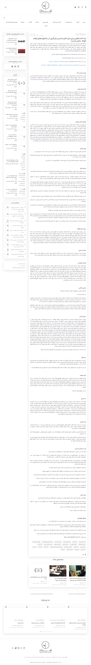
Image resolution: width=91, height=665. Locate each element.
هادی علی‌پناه (17, 625)
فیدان (84, 22)
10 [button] (51, 631)
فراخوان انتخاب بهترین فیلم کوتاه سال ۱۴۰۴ (38, 578)
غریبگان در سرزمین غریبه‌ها (17, 623)
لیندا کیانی (40, 544)
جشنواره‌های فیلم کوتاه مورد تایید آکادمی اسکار (11, 49)
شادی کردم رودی (57, 544)
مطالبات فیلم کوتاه (68, 547)
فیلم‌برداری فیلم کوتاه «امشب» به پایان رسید (76, 593)
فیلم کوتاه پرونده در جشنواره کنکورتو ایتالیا (11, 126)
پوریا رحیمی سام (58, 542)
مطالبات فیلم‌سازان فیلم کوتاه (56, 547)
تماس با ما (22, 266)
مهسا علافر (46, 547)
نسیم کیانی (83, 549)
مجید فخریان (38, 625)
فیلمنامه (22, 22)
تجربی (30, 620)
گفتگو (30, 22)
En (5, 7)
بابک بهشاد (75, 542)
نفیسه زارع (77, 549)
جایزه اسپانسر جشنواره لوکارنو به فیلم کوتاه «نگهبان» (12, 115)
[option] (38, 574)
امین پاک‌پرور (59, 627)
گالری (46, 26)
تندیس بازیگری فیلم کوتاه (47, 542)
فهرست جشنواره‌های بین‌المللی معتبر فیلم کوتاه (12, 39)
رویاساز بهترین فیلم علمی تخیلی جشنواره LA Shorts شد (12, 161)
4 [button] (43, 631)
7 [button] (47, 631)
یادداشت (37, 22)
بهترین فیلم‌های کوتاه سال (11, 22)
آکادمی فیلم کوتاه (57, 22)
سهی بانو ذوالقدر (82, 544)
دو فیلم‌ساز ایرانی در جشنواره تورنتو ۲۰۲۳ (11, 145)
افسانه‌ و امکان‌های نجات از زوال (37, 623)
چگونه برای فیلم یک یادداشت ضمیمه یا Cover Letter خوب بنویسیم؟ (77, 579)
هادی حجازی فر (70, 549)
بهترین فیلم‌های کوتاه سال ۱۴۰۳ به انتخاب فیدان (17, 246)
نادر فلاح (40, 547)
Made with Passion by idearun (38, 662)
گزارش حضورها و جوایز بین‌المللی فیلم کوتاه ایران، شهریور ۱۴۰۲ (12, 103)
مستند (16, 620)
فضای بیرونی (45, 22)
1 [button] (39, 631)
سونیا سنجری (65, 544)
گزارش (78, 22)
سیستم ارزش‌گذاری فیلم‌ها (19, 268)
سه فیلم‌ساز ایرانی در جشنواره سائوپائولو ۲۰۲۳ (12, 135)
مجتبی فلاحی (82, 547)
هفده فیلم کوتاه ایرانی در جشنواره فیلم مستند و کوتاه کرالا (11, 177)
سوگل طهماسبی (73, 544)
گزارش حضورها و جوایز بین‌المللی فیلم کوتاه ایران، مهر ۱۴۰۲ (11, 92)
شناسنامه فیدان (21, 264)
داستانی (33, 620)
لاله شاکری (81, 625)
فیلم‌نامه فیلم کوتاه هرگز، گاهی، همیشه (17, 255)
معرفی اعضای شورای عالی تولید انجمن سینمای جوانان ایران (42, 593)
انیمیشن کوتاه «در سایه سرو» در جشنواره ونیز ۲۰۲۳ (11, 190)
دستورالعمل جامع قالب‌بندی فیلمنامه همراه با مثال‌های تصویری (17, 216)
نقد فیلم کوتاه (69, 22)
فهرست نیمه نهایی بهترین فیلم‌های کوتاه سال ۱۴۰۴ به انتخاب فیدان (17, 209)
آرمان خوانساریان (82, 542)
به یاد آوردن (83, 623)
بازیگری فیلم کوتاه (66, 542)
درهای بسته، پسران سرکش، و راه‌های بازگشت (56, 624)
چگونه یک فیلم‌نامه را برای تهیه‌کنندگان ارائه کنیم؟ (60, 579)
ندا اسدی (35, 547)
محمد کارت (76, 547)
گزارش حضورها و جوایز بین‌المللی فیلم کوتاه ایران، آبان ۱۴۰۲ (12, 81)
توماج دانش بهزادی (36, 542)
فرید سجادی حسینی (48, 544)
